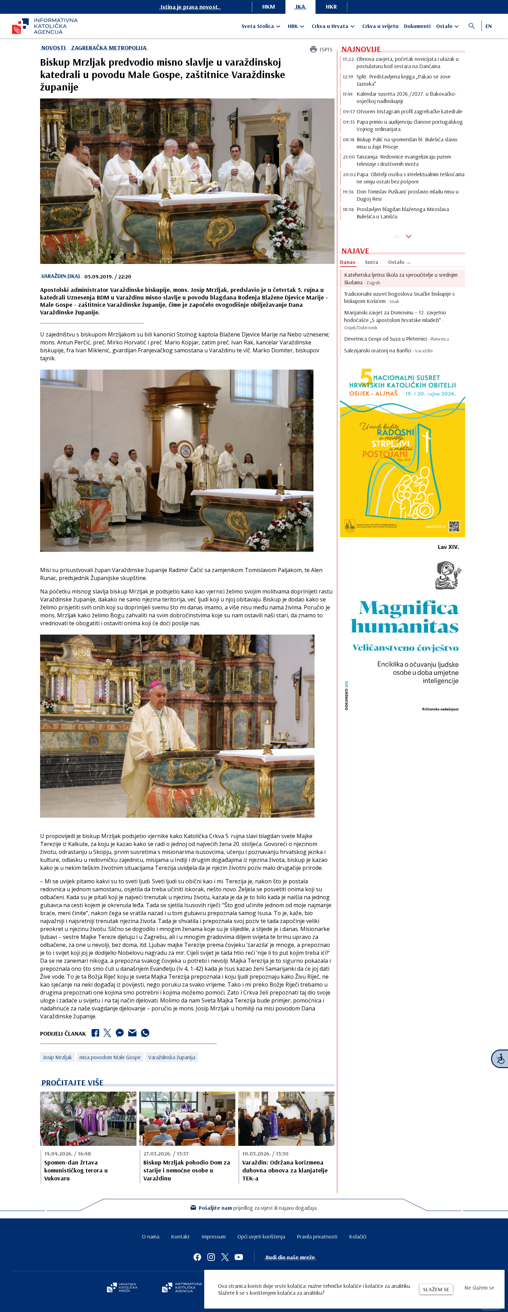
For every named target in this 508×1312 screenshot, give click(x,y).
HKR (331, 6)
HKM (268, 6)
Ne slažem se (479, 1287)
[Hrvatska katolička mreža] (122, 1288)
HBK (293, 25)
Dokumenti (417, 25)
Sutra (371, 261)
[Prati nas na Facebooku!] (197, 1257)
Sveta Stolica (258, 25)
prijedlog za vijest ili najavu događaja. (258, 1207)
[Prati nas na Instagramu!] (211, 1257)
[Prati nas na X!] (225, 1257)
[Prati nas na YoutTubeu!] (239, 1257)
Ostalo (444, 25)
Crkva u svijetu (380, 25)
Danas (347, 261)
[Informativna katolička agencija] (182, 1288)
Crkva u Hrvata (330, 25)
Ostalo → (399, 261)
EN (489, 25)
